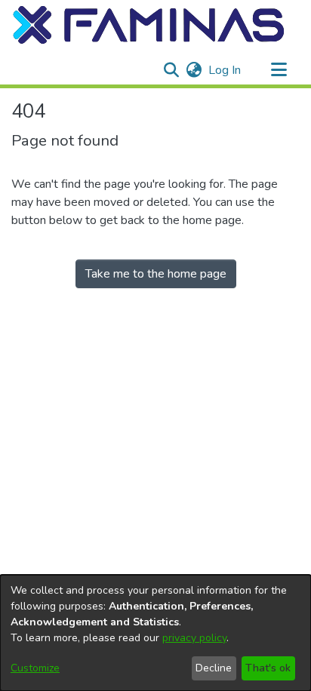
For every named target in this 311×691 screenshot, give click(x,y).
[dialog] (155, 633)
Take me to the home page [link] (155, 274)
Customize (35, 668)
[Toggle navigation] (278, 70)
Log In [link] (225, 70)
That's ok (268, 668)
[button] (149, 25)
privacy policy (194, 638)
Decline (214, 668)
